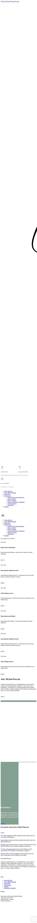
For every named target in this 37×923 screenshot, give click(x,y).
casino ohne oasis (10, 849)
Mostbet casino (5, 844)
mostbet (9, 835)
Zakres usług (7, 885)
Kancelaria (7, 883)
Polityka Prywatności (10, 888)
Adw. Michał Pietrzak (10, 882)
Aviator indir (4, 840)
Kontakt (6, 886)
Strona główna (8, 880)
